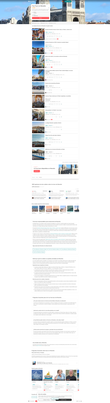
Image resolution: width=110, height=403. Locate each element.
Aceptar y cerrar (63, 399)
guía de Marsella (39, 345)
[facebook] (77, 401)
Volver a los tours (55, 398)
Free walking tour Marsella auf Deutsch (68, 249)
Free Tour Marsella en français (38, 252)
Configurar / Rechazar (46, 399)
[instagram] (78, 401)
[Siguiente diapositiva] (77, 188)
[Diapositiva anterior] (76, 188)
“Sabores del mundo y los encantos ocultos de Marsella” (55, 239)
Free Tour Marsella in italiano (54, 249)
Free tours (33, 177)
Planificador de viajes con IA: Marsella (44, 363)
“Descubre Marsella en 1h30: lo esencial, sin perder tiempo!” (60, 233)
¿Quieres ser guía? (68, 1)
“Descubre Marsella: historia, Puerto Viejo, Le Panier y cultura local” (49, 228)
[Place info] (48, 7)
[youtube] (81, 401)
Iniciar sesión (75, 1)
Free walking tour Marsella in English (40, 249)
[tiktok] (79, 401)
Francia (37, 177)
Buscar (40, 18)
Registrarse (79, 1)
